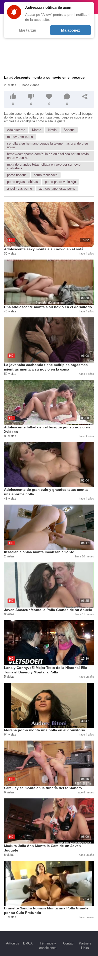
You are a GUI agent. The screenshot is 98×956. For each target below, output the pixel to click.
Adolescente (16, 130)
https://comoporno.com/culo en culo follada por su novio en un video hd (48, 156)
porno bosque (17, 175)
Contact (68, 943)
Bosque (69, 130)
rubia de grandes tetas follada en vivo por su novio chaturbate (43, 166)
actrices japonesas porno (57, 188)
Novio (52, 130)
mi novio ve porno (20, 137)
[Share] (84, 96)
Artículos (12, 943)
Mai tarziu (27, 30)
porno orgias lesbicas (22, 182)
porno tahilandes (46, 175)
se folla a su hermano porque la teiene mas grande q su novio (47, 145)
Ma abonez (70, 30)
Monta (36, 130)
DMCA (28, 943)
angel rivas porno (19, 188)
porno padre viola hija (60, 182)
